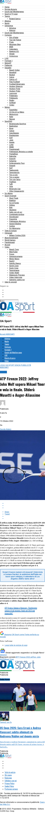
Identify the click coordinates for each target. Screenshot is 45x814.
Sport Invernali (10, 196)
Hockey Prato (14, 91)
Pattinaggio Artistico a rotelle (21, 152)
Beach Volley (14, 70)
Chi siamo (8, 775)
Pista (11, 42)
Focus (11, 254)
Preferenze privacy (11, 789)
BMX (11, 47)
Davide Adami (5, 429)
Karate (11, 142)
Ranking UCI (14, 51)
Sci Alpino (9, 193)
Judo (11, 140)
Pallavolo (8, 65)
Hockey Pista (14, 89)
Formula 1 (9, 61)
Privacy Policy (9, 783)
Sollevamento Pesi (17, 163)
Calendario (13, 49)
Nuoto (7, 23)
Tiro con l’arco (14, 179)
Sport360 (8, 121)
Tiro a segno (14, 177)
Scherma (12, 161)
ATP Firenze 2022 (23, 657)
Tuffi (11, 184)
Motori (7, 107)
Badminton (13, 126)
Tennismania (14, 270)
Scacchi (12, 159)
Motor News (14, 259)
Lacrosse (13, 93)
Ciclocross (13, 56)
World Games (10, 240)
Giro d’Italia (13, 37)
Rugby (11, 100)
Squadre (8, 68)
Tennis (7, 16)
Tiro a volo (13, 175)
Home (7, 7)
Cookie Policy (9, 786)
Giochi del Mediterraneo (14, 12)
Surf (11, 168)
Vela (11, 186)
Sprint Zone (14, 266)
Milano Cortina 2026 (17, 235)
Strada (11, 54)
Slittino (12, 205)
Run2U (11, 261)
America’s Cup (15, 189)
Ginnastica (9, 26)
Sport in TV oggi (11, 14)
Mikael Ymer (9, 659)
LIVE (6, 58)
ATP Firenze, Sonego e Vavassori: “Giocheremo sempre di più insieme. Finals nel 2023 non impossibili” (21, 610)
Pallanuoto (13, 98)
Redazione (8, 778)
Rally (11, 117)
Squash (12, 165)
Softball (12, 103)
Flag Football (14, 82)
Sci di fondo (14, 203)
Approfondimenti (11, 238)
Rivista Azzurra (11, 9)
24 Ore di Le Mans (16, 112)
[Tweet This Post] (25, 506)
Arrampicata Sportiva (17, 124)
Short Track (13, 198)
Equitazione (14, 135)
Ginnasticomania (15, 256)
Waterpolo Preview (17, 275)
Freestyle (13, 219)
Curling (12, 226)
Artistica (12, 28)
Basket (12, 75)
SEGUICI (3, 655)
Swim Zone (13, 268)
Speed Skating (15, 224)
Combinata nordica (16, 214)
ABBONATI (10, 334)
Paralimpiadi (14, 149)
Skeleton (12, 210)
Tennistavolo (14, 172)
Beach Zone (14, 249)
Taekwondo (13, 170)
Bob (10, 207)
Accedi (7, 245)
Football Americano (17, 84)
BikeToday (13, 252)
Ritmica (12, 30)
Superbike (13, 110)
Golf (11, 138)
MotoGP (8, 63)
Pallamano (13, 96)
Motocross (13, 114)
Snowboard (13, 217)
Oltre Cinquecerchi (16, 191)
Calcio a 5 (13, 79)
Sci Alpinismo (14, 228)
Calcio (11, 77)
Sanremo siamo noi (17, 280)
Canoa (11, 131)
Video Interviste (15, 277)
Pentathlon (13, 154)
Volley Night (14, 273)
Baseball (12, 72)
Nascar (12, 119)
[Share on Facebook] (25, 503)
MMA (11, 147)
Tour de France (15, 40)
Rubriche (12, 156)
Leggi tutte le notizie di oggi (16, 645)
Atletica (8, 21)
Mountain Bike (15, 44)
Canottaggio (14, 133)
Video (7, 247)
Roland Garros (15, 19)
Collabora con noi (11, 780)
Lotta (11, 145)
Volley (11, 105)
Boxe (11, 128)
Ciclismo (8, 35)
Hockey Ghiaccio (16, 86)
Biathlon (12, 200)
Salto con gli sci (15, 212)
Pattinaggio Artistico (17, 221)
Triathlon (12, 182)
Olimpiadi (8, 233)
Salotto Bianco (15, 263)
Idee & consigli (11, 282)
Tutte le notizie (11, 231)
